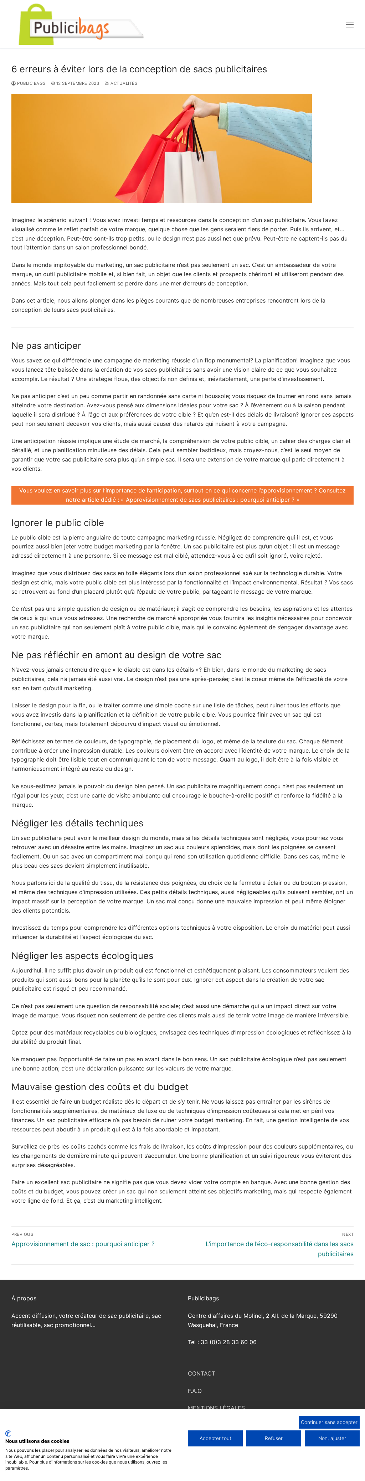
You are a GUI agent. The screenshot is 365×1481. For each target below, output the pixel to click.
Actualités (123, 83)
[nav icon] (350, 24)
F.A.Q (195, 1390)
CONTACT (201, 1373)
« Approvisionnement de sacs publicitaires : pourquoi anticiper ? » (210, 499)
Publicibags (31, 83)
